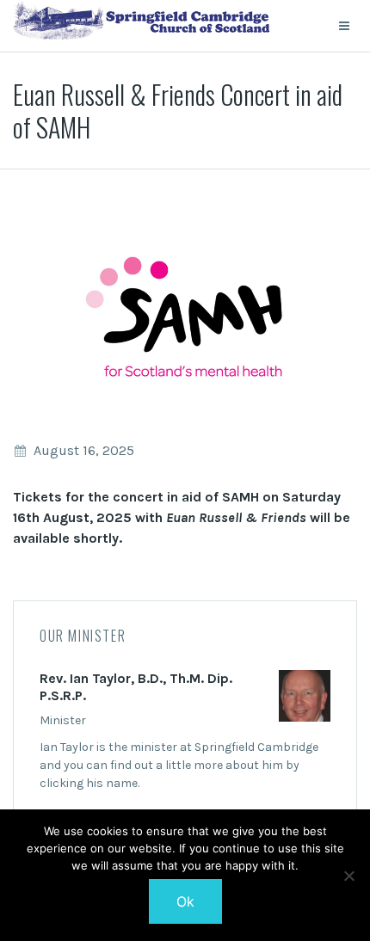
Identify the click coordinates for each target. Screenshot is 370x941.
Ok (185, 901)
